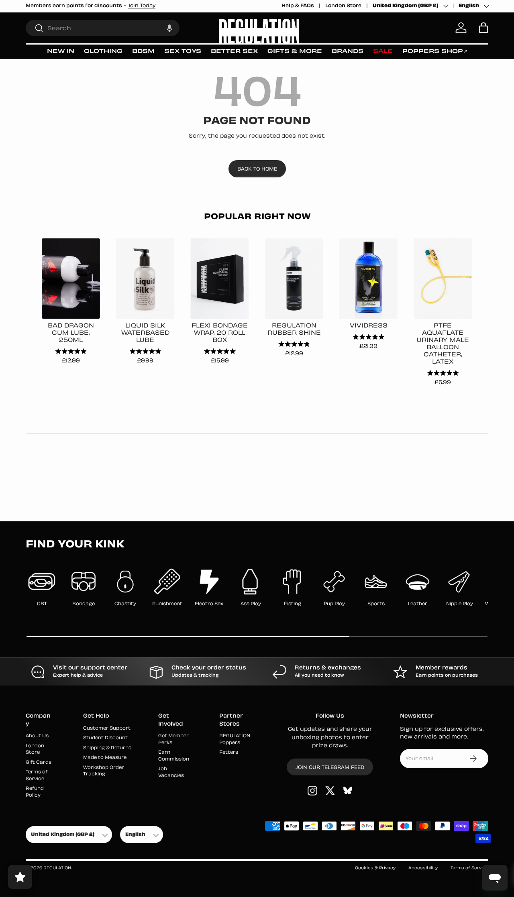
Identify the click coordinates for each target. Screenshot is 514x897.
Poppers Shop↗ (434, 51)
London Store (343, 6)
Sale (383, 51)
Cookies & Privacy (375, 868)
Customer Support (107, 728)
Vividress (369, 326)
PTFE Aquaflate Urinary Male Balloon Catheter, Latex (442, 344)
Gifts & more (294, 51)
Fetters (228, 753)
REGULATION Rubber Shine (294, 329)
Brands (347, 51)
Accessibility (423, 868)
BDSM (143, 51)
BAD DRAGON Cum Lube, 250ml (71, 333)
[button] (169, 28)
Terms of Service (469, 868)
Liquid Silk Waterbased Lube (145, 333)
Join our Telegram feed (330, 767)
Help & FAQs (297, 6)
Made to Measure (104, 758)
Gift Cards (38, 763)
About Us (37, 736)
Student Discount (105, 738)
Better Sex (234, 51)
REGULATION (57, 868)
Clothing (103, 51)
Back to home (257, 169)
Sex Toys (182, 51)
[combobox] (102, 28)
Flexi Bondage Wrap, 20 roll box (220, 333)
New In (60, 51)
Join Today (141, 6)
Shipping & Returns (107, 748)
